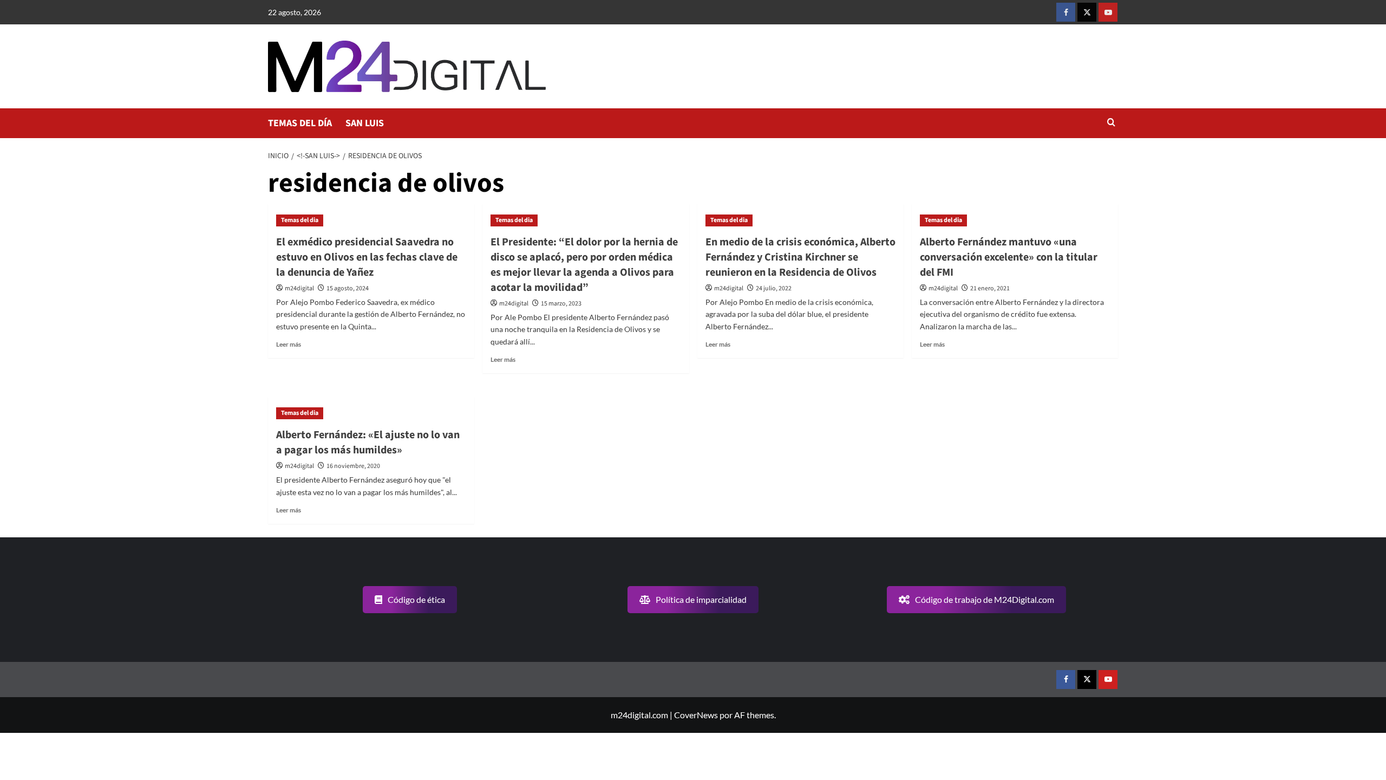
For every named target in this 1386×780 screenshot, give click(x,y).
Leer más (288, 344)
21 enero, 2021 (990, 288)
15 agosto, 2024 (347, 288)
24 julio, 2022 (774, 288)
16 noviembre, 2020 (353, 466)
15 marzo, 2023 (561, 303)
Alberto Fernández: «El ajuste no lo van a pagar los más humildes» (368, 442)
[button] (1111, 123)
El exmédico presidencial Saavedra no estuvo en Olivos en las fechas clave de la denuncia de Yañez (366, 257)
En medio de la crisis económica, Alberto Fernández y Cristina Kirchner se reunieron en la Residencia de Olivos (800, 257)
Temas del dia (299, 220)
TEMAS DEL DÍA (300, 123)
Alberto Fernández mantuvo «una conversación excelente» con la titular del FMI (1008, 257)
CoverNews (696, 715)
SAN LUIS (364, 123)
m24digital (299, 288)
